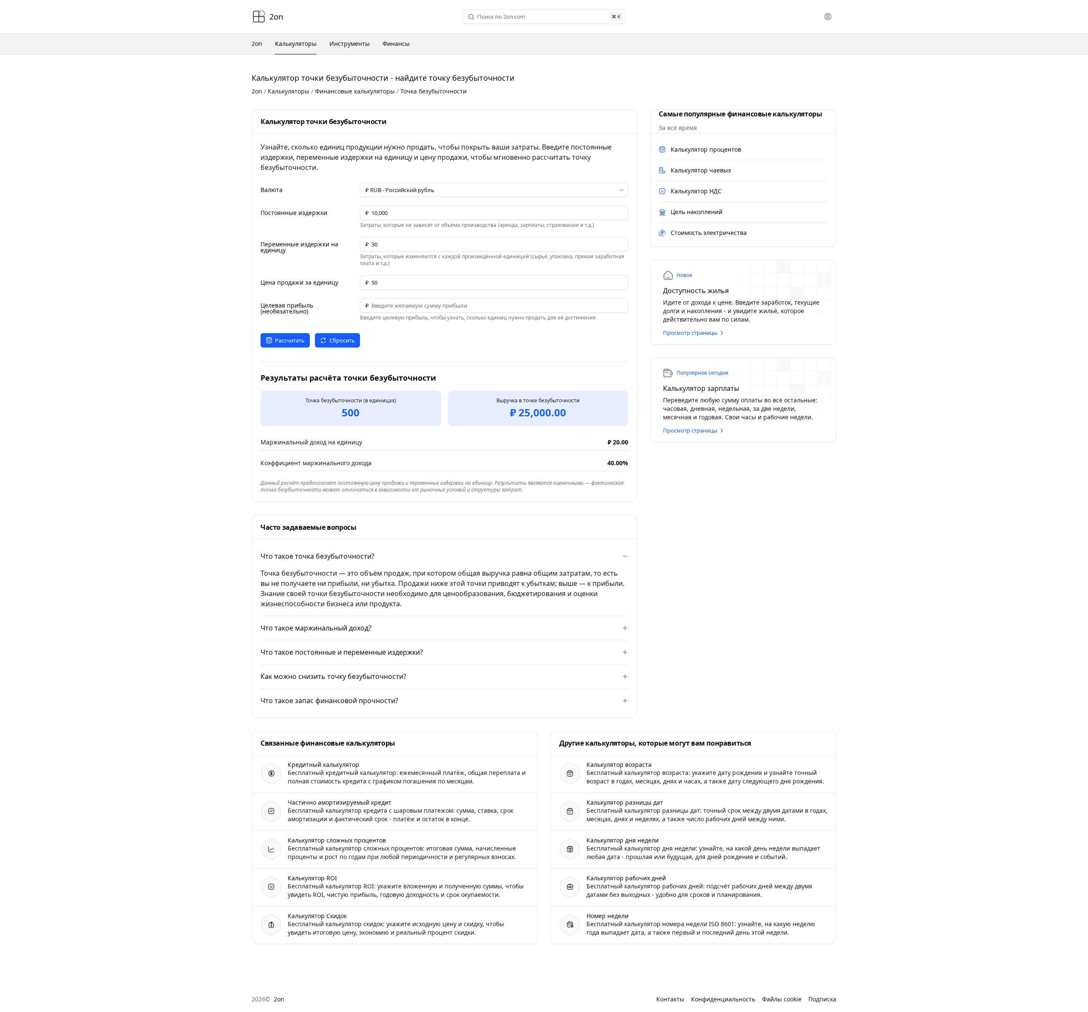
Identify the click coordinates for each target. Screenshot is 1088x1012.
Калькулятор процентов (706, 149)
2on (257, 91)
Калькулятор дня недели (622, 840)
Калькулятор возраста (619, 765)
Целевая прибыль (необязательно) (287, 308)
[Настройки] (828, 16)
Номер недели (607, 916)
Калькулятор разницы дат (624, 803)
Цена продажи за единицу (299, 283)
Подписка (822, 999)
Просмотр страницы (690, 332)
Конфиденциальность (723, 999)
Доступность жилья (696, 290)
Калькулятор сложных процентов (337, 840)
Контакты (670, 999)
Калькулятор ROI (312, 878)
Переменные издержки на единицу (299, 247)
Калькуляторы (288, 91)
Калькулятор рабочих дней (626, 878)
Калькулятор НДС (696, 191)
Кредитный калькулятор (323, 765)
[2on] (259, 16)
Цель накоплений (696, 212)
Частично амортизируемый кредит (339, 803)
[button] (494, 190)
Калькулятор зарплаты (701, 388)
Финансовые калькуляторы (355, 91)
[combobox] (542, 17)
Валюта (272, 190)
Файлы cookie (782, 999)
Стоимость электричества (709, 233)
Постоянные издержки (294, 213)
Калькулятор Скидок (317, 916)
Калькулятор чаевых (701, 170)
